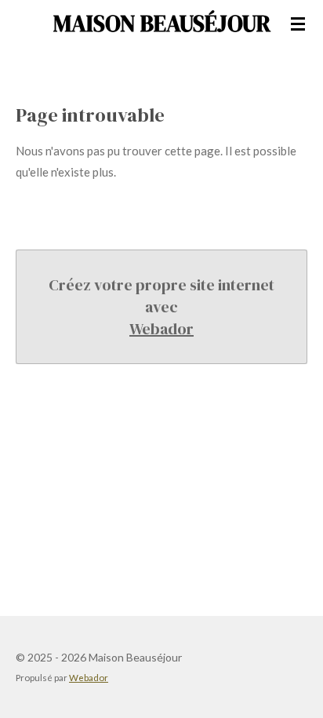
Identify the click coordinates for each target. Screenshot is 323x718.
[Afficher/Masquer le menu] (298, 23)
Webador (161, 329)
